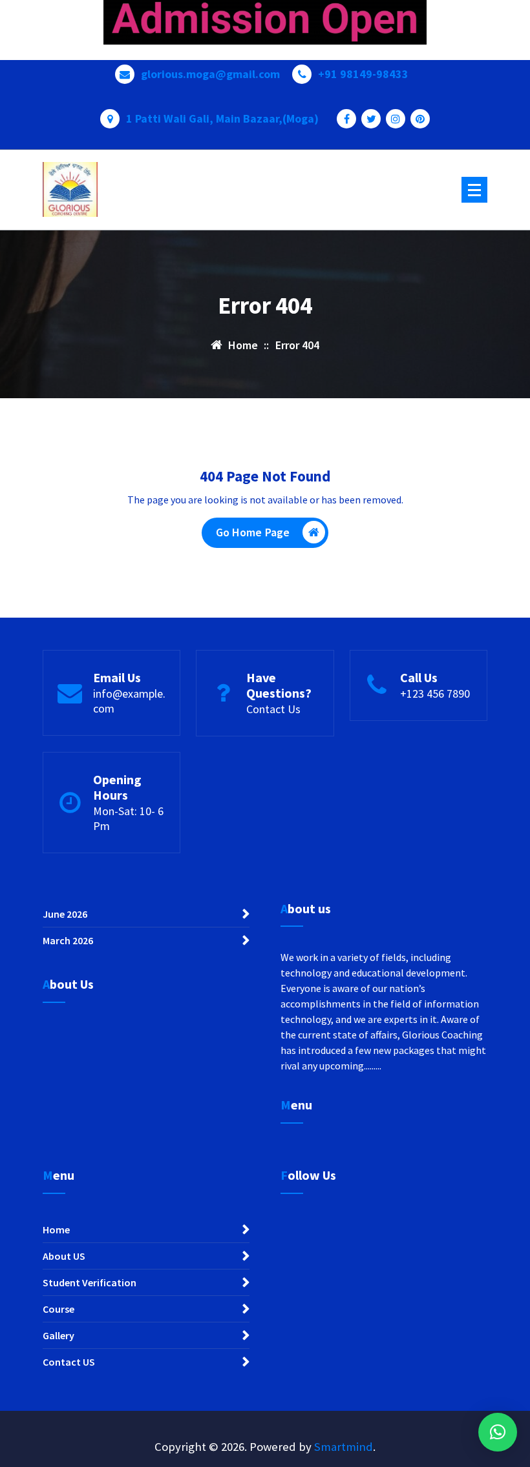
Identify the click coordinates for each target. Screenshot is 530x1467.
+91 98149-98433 (363, 74)
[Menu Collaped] (474, 190)
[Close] (519, 10)
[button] (497, 1432)
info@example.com (129, 701)
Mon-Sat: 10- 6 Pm (128, 818)
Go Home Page (253, 532)
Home (56, 1229)
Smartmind (343, 1446)
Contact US (69, 1361)
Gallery (58, 1335)
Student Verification (89, 1282)
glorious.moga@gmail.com (210, 74)
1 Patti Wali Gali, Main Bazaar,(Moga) (222, 119)
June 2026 (65, 913)
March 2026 (68, 940)
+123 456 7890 (435, 693)
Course (58, 1308)
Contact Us (273, 709)
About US (64, 1255)
